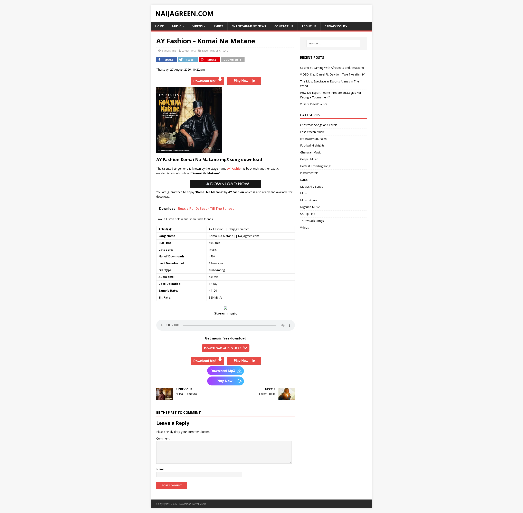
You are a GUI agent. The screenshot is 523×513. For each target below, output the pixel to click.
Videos (197, 26)
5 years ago (169, 50)
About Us (309, 26)
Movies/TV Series (311, 186)
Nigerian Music (211, 50)
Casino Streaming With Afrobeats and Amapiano (332, 68)
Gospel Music (309, 159)
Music (176, 26)
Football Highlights (312, 145)
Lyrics (218, 26)
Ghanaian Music (310, 152)
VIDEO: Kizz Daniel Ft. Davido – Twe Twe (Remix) (332, 74)
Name (160, 469)
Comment (163, 438)
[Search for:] (333, 43)
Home (159, 26)
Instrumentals (309, 173)
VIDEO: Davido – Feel (314, 104)
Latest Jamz (189, 50)
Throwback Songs (312, 221)
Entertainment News (249, 26)
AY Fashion (235, 168)
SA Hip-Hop (307, 214)
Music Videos (308, 200)
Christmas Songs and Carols (318, 125)
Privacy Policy (336, 26)
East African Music (312, 132)
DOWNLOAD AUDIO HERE (222, 348)
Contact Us (283, 26)
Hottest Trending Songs (316, 166)
